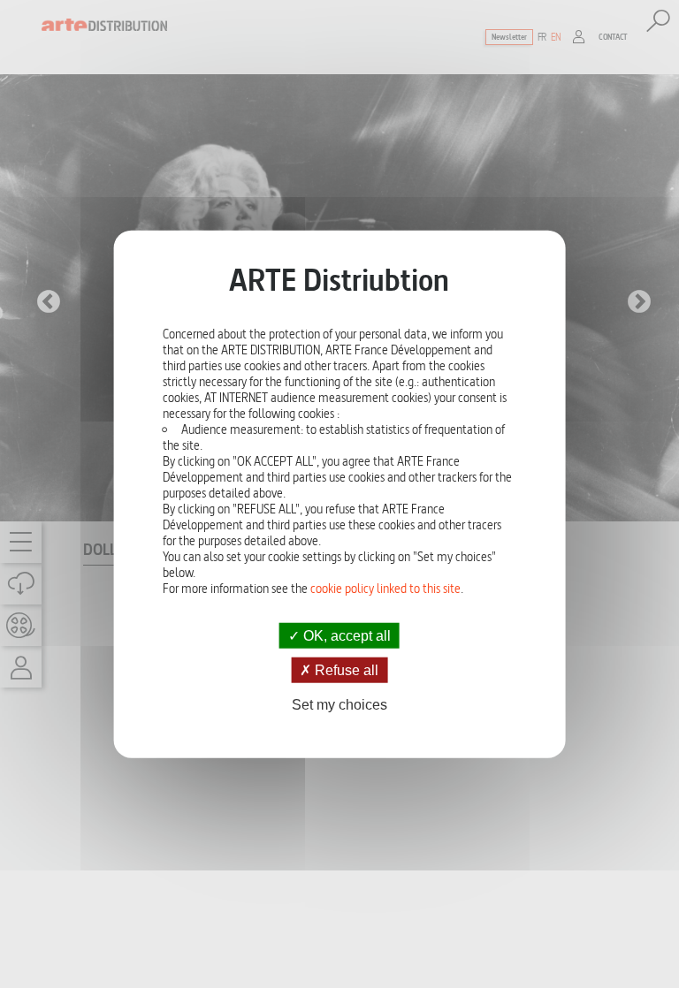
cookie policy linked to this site (385, 589)
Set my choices (339, 704)
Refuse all (344, 670)
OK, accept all (345, 635)
